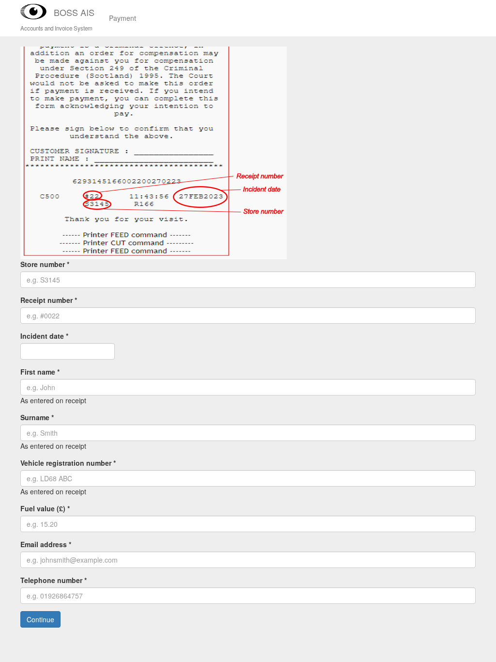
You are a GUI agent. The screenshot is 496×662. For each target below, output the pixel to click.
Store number (44, 264)
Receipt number (48, 300)
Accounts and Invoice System (56, 28)
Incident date (44, 336)
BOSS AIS (74, 12)
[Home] (37, 11)
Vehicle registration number (68, 463)
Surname (37, 417)
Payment (122, 18)
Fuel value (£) (45, 508)
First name (40, 372)
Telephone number (53, 580)
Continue (40, 619)
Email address (45, 544)
